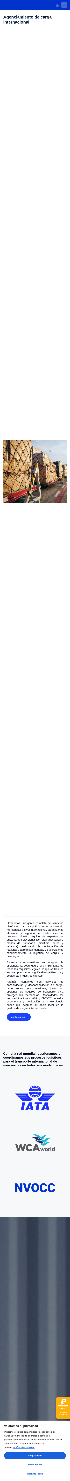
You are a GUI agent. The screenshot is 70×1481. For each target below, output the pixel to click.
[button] (64, 5)
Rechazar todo (35, 1473)
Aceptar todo (35, 1455)
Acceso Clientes (63, 1413)
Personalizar (35, 1464)
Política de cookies (24, 1447)
